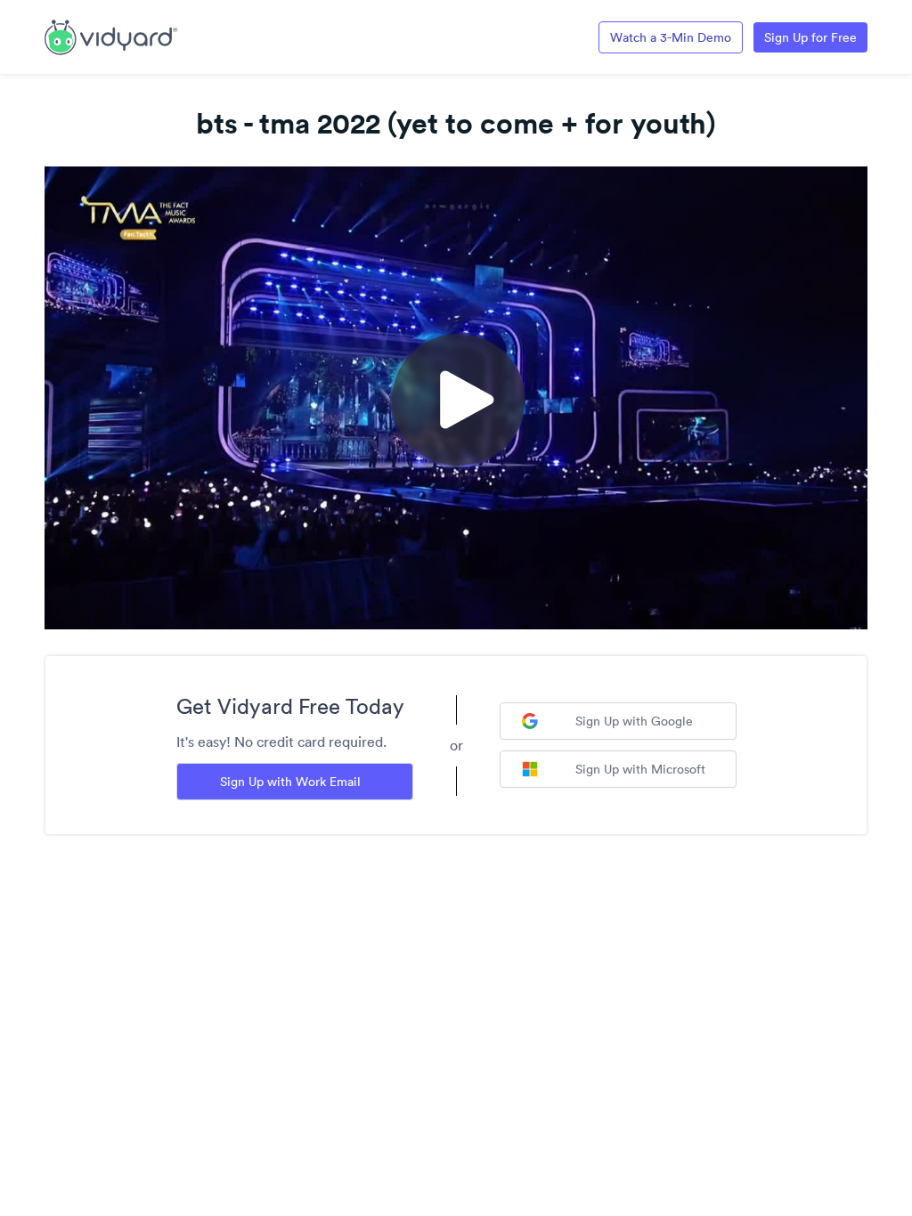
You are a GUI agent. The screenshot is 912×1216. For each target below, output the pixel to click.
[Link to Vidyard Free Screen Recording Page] (111, 36)
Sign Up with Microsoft (640, 769)
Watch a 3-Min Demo (670, 37)
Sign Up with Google (634, 721)
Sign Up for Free (810, 37)
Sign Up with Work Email (290, 782)
